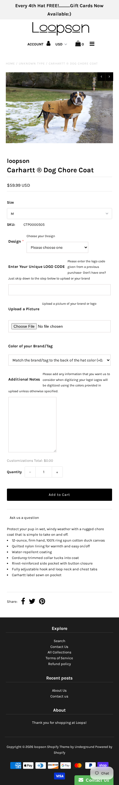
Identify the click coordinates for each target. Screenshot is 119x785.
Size (10, 202)
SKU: (11, 224)
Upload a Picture (23, 309)
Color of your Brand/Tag (30, 346)
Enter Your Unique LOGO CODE (36, 266)
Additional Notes (24, 379)
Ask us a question (24, 517)
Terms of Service (59, 658)
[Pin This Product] (42, 602)
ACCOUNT (35, 44)
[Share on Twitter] (32, 602)
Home (10, 63)
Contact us (59, 696)
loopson (40, 747)
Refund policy (59, 664)
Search (59, 641)
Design (14, 241)
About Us (59, 690)
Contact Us (59, 647)
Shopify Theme (58, 747)
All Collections (59, 652)
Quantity (14, 472)
